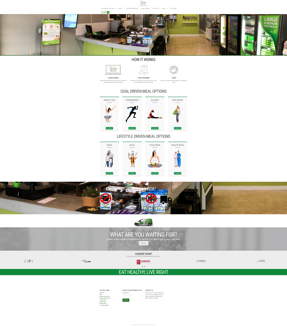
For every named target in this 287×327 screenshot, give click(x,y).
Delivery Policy (103, 303)
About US (102, 292)
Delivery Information (104, 296)
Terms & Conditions (104, 305)
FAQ (101, 294)
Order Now (143, 243)
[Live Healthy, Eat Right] (143, 3)
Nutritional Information (105, 298)
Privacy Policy (103, 299)
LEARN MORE (109, 128)
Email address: (125, 292)
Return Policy (103, 301)
